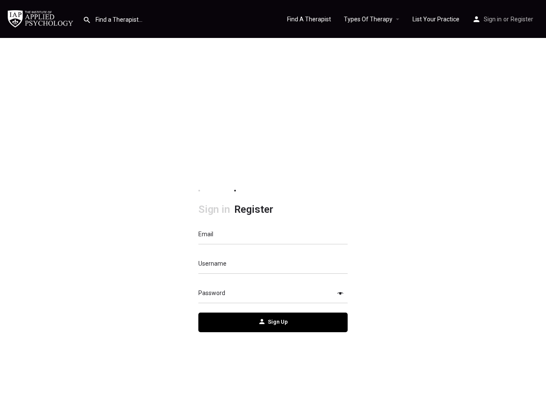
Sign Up (278, 322)
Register (522, 19)
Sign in (493, 19)
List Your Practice (435, 19)
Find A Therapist (309, 19)
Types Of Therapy (368, 19)
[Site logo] (41, 18)
